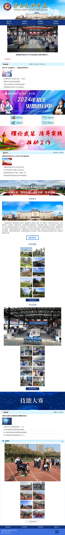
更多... (62, 441)
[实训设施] (32, 345)
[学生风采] (32, 481)
